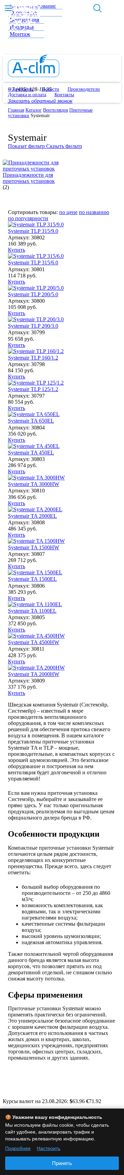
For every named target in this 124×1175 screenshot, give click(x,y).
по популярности (28, 218)
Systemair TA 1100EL (32, 611)
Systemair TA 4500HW (33, 642)
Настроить (48, 1148)
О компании (20, 89)
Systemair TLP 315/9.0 (33, 231)
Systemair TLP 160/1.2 (33, 358)
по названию (94, 212)
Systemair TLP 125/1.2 (33, 389)
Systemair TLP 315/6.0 (33, 262)
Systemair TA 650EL (31, 421)
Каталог (33, 110)
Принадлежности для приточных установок (29, 178)
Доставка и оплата (27, 94)
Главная (16, 110)
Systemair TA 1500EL (32, 579)
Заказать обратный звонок (40, 101)
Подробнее (18, 1148)
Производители (84, 89)
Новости (50, 89)
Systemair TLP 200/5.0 (33, 294)
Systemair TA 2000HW (33, 674)
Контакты (64, 94)
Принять (62, 1163)
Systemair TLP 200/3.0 (33, 326)
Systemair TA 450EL (31, 452)
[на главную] (33, 75)
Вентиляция (55, 110)
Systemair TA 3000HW (33, 484)
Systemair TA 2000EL (32, 516)
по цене (68, 212)
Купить (16, 250)
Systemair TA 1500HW (33, 547)
